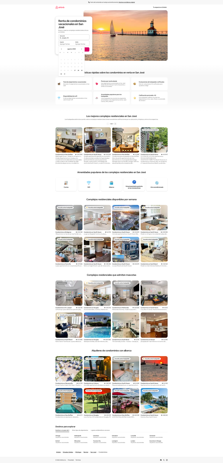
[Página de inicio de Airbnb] (59, 7)
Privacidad (71, 460)
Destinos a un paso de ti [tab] (62, 430)
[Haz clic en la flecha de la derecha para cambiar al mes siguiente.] (81, 49)
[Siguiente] (115, 123)
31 (64, 74)
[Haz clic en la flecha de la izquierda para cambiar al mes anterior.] (61, 49)
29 (81, 70)
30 (61, 74)
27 (75, 70)
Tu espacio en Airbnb (160, 7)
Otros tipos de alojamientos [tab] (80, 430)
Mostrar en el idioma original (127, 2)
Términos (78, 460)
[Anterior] (107, 123)
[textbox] (66, 44)
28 (78, 70)
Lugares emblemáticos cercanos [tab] (100, 430)
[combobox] (74, 38)
